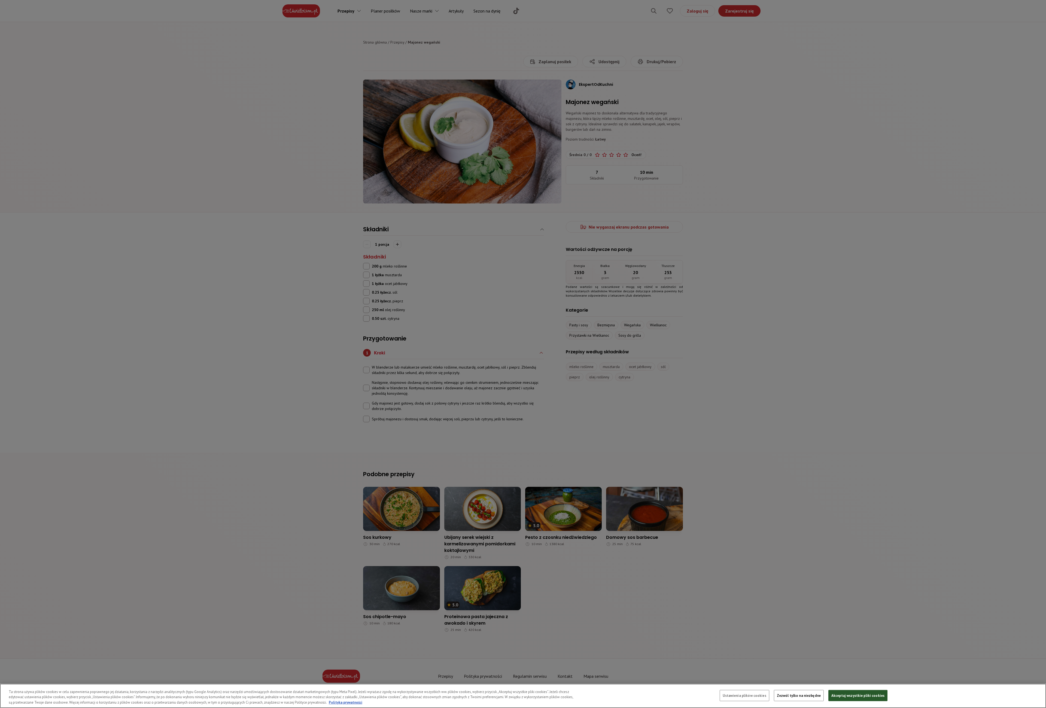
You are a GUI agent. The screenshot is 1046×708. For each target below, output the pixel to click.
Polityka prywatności (345, 702)
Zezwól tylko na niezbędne (799, 695)
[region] (523, 696)
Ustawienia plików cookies (744, 695)
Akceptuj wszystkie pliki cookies (857, 695)
